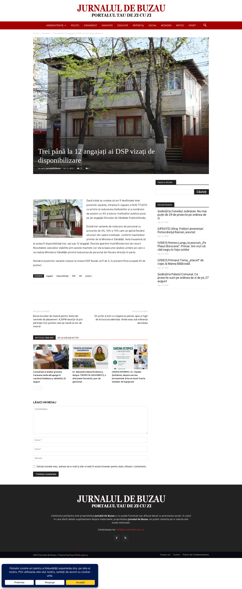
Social (152, 25)
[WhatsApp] (80, 189)
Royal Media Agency (79, 555)
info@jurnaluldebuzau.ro (130, 529)
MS (80, 276)
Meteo (180, 25)
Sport (192, 25)
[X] (65, 189)
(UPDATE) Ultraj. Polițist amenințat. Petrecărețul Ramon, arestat (181, 230)
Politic (75, 25)
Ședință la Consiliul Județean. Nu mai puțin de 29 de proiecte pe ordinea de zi (182, 214)
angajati (49, 276)
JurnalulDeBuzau (53, 168)
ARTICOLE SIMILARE (44, 338)
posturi (88, 276)
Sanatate (107, 25)
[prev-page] (35, 388)
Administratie (55, 25)
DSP (74, 276)
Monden (166, 25)
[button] (205, 25)
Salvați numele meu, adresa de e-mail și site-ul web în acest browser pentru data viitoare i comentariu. (92, 466)
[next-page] (40, 388)
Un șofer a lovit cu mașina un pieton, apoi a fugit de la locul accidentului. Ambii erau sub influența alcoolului (121, 319)
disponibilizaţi (62, 276)
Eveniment (90, 25)
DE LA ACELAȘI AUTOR (68, 338)
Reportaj (138, 25)
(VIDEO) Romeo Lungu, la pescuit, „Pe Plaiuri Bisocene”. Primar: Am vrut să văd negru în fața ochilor (182, 246)
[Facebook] (57, 189)
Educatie (122, 25)
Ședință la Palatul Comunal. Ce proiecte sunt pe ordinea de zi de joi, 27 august (183, 277)
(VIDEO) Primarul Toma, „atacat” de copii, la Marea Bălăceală (181, 261)
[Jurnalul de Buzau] (121, 11)
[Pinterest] (72, 189)
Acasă (36, 33)
